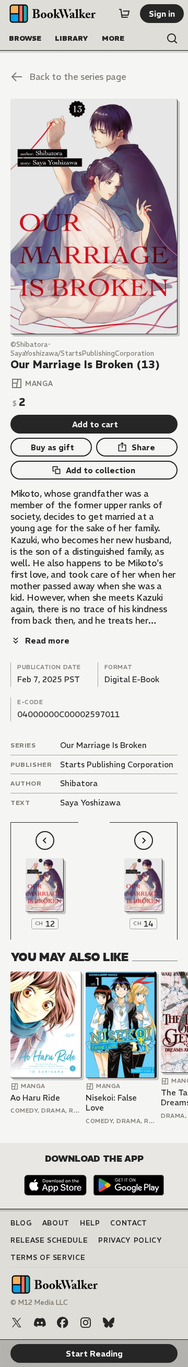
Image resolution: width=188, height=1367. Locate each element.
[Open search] (172, 38)
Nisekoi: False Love (111, 1103)
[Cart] (124, 13)
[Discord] (39, 1322)
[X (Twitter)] (16, 1322)
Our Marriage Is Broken (103, 745)
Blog (21, 1223)
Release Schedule (49, 1240)
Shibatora (79, 783)
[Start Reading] (94, 216)
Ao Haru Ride (35, 1098)
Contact (128, 1223)
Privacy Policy (130, 1240)
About (55, 1223)
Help (90, 1223)
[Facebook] (62, 1322)
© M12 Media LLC (39, 1302)
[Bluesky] (108, 1322)
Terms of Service (47, 1257)
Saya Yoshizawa (90, 803)
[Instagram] (85, 1322)
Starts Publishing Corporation (116, 764)
